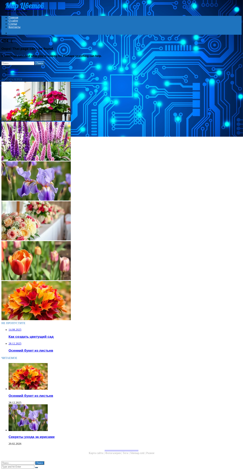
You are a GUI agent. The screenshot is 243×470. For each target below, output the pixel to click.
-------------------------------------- (121, 449)
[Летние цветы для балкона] (108, 102)
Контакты (14, 26)
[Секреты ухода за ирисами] (108, 181)
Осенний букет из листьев (31, 396)
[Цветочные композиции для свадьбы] (108, 221)
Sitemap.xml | (138, 453)
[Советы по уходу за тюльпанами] (108, 261)
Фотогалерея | (114, 453)
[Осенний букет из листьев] (108, 301)
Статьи (13, 23)
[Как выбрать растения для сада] (108, 141)
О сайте (13, 20)
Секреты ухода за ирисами (32, 437)
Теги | (126, 453)
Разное (150, 453)
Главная (13, 17)
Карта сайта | (97, 453)
